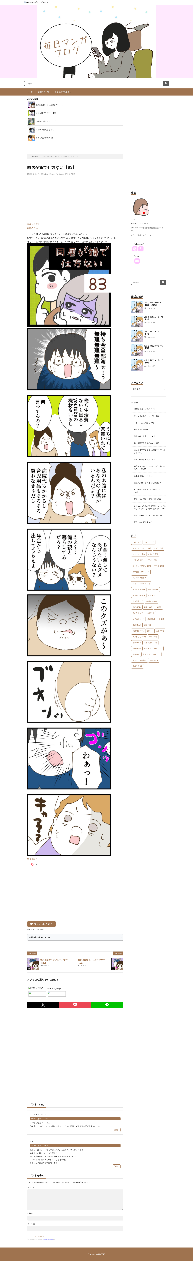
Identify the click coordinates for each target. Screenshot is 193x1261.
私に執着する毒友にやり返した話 (147, 489)
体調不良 (151, 601)
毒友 (153, 637)
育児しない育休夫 (141, 522)
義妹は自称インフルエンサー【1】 (50, 105)
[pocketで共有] (75, 1005)
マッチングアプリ (142, 566)
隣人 (156, 654)
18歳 (137, 542)
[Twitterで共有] (43, 1005)
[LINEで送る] (107, 1005)
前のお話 (39, 145)
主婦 (151, 595)
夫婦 (150, 613)
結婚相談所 (150, 643)
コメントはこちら (43, 924)
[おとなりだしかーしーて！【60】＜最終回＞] (137, 307)
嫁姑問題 (72, 174)
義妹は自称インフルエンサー (146, 515)
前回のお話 (32, 228)
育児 (146, 654)
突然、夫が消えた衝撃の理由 (146, 499)
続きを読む (32, 859)
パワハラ (138, 560)
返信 (116, 1130)
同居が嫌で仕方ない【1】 (46, 113)
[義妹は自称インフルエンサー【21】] (33, 964)
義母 (147, 648)
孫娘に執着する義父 (142, 459)
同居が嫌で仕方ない (47, 174)
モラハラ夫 (139, 595)
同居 (66, 174)
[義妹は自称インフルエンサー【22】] (117, 964)
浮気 (137, 643)
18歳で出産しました (142, 409)
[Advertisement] (75, 196)
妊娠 (151, 619)
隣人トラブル (139, 660)
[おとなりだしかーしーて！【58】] (137, 336)
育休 (136, 654)
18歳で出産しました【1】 (46, 121)
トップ (30, 92)
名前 (30, 1213)
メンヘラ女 (139, 589)
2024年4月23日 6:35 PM (39, 1146)
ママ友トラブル (141, 572)
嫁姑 (147, 625)
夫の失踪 (138, 613)
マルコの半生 (139, 578)
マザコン (151, 560)
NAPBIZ (101, 1254)
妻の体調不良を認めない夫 (145, 443)
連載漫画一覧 (43, 92)
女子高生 (138, 619)
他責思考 (138, 601)
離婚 (154, 660)
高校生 (137, 666)
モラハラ (153, 589)
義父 (158, 648)
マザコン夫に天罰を (142, 423)
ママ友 (159, 566)
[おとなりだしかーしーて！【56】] (137, 365)
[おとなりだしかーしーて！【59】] (137, 321)
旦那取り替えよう (141, 476)
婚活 (137, 625)
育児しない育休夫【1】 (45, 138)
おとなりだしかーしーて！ (145, 416)
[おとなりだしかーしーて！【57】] (137, 350)
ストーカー (139, 554)
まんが (61, 174)
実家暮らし (139, 637)
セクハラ (153, 554)
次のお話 (81, 145)
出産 (137, 607)
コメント (31, 1187)
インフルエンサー (142, 548)
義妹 (137, 648)
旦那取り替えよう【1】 (45, 129)
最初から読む (33, 224)
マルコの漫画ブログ (63, 92)
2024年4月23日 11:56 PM (40, 1119)
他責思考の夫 (139, 429)
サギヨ (158, 548)
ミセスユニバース (141, 584)
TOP (60, 145)
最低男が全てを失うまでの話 (146, 483)
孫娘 (160, 631)
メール (31, 1224)
